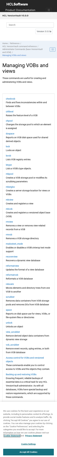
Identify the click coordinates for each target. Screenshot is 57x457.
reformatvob (12, 275)
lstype (9, 165)
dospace (10, 133)
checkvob (10, 98)
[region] (28, 429)
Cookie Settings (28, 444)
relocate (10, 284)
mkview (9, 199)
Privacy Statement (33, 435)
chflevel (9, 111)
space (9, 310)
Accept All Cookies (28, 452)
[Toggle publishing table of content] (52, 49)
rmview (9, 221)
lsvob (8, 155)
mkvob (9, 209)
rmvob (9, 234)
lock (8, 146)
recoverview (12, 256)
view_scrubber (13, 332)
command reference (19, 46)
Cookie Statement (12, 435)
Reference (14, 43)
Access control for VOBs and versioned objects (25, 360)
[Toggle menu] (52, 16)
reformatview (12, 266)
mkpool (9, 174)
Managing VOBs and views (14, 55)
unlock (9, 322)
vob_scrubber (12, 345)
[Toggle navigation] (49, 10)
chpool (9, 121)
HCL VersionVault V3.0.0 (15, 15)
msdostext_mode (14, 244)
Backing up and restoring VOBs (21, 374)
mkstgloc (10, 187)
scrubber (10, 297)
